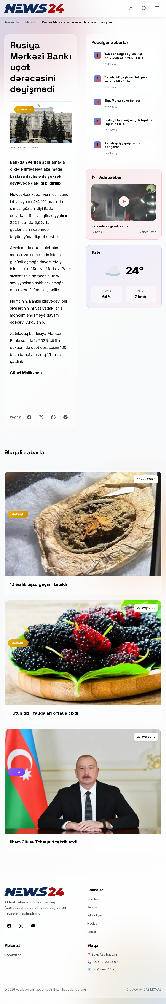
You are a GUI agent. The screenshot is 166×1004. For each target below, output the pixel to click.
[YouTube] (33, 926)
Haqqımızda (12, 955)
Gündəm (93, 899)
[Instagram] (21, 926)
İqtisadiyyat (95, 915)
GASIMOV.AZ (153, 989)
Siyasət (92, 907)
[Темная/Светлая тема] (131, 8)
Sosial (91, 932)
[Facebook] (9, 926)
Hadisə (92, 923)
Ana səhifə (11, 22)
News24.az (20, 194)
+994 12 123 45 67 (105, 962)
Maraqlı (30, 22)
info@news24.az (104, 969)
